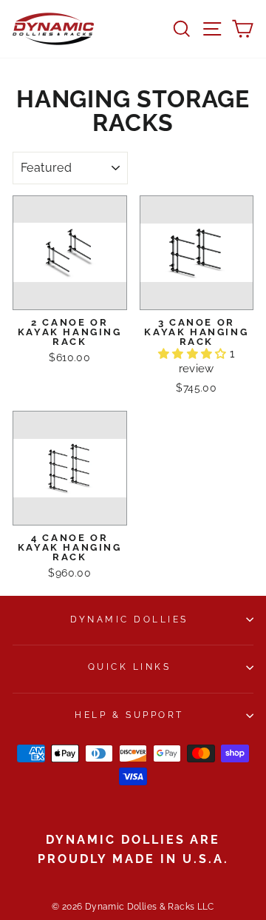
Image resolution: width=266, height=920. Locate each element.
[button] (194, 353)
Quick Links (129, 667)
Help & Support (129, 715)
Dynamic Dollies (129, 619)
